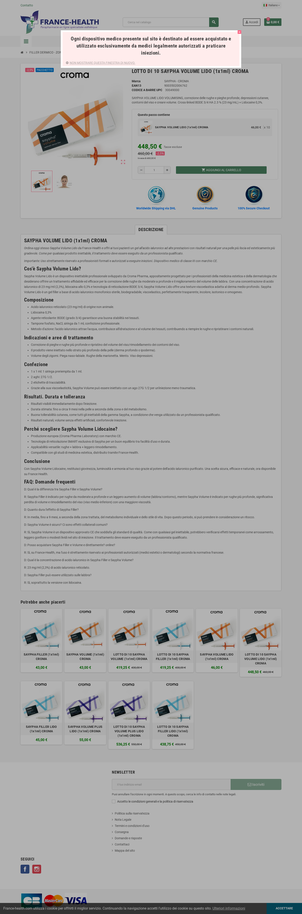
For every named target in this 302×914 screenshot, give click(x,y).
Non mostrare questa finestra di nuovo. (102, 63)
